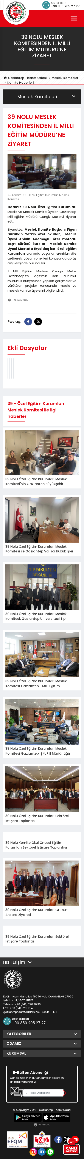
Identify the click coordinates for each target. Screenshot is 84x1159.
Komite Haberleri (20, 82)
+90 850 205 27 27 (65, 6)
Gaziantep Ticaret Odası (27, 78)
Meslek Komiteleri (65, 78)
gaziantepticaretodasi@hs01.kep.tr (26, 1012)
